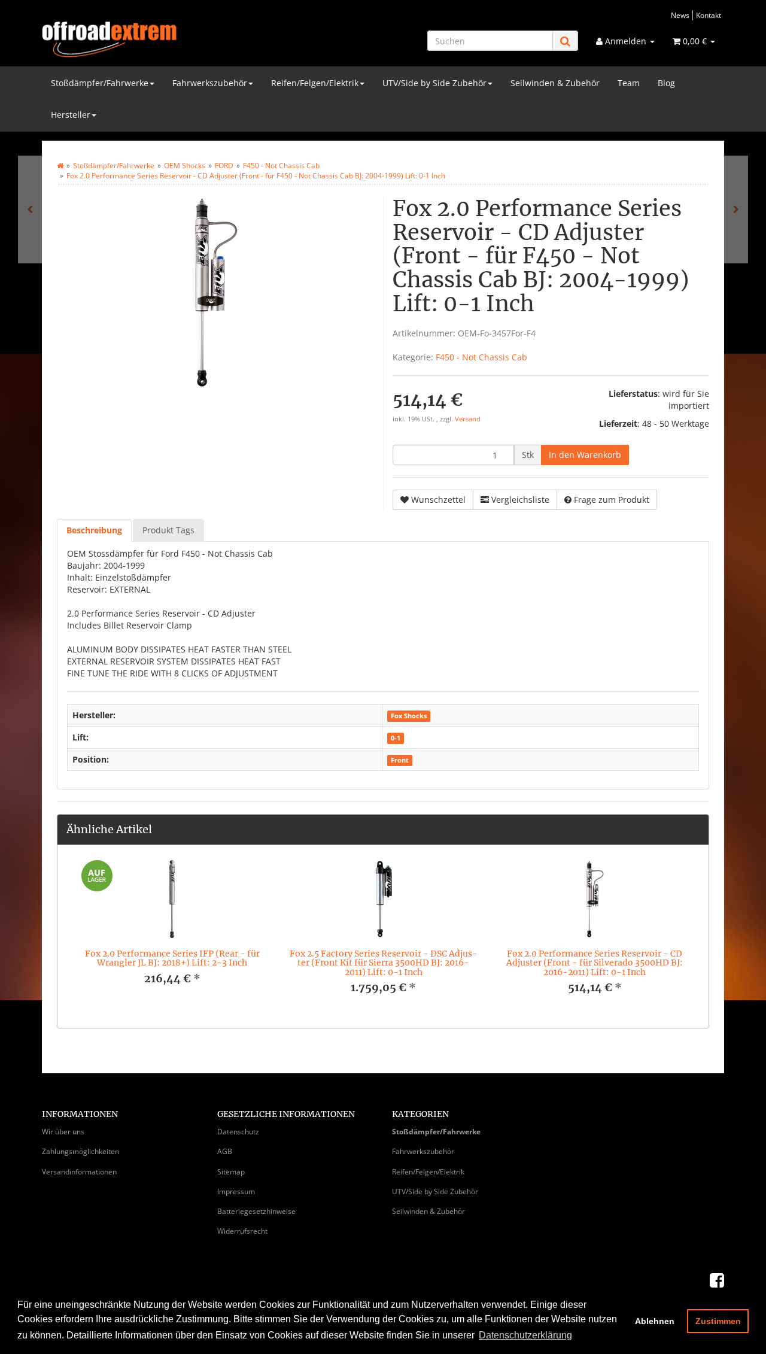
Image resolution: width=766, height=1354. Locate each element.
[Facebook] (717, 1279)
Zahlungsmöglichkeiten (80, 1151)
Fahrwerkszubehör (209, 83)
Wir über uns (63, 1132)
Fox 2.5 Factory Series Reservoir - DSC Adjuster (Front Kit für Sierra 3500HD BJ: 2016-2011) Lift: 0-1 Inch (384, 962)
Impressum (236, 1191)
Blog (666, 83)
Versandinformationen (79, 1172)
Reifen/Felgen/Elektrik (314, 83)
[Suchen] (565, 41)
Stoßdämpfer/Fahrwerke (99, 83)
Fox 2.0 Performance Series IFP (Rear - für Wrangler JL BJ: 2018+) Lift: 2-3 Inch (172, 958)
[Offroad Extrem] (149, 39)
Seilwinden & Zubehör (555, 83)
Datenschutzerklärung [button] (525, 1335)
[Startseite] (60, 165)
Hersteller (70, 114)
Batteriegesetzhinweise (256, 1211)
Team (629, 83)
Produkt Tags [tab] (168, 530)
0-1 (395, 738)
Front (400, 760)
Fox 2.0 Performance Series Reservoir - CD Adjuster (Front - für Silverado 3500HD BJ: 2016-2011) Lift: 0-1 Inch (594, 962)
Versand (468, 419)
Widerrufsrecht (242, 1231)
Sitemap (231, 1172)
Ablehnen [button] (654, 1321)
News (680, 15)
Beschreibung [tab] (94, 530)
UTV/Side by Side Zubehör (434, 83)
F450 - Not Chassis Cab (481, 357)
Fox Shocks (409, 716)
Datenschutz (238, 1132)
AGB (224, 1151)
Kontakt (708, 15)
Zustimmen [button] (718, 1321)
